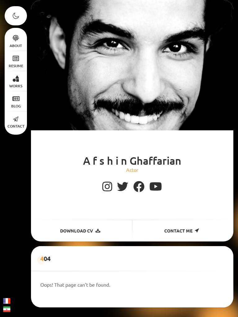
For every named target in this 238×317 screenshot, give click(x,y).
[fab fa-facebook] (138, 186)
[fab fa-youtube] (155, 186)
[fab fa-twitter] (122, 186)
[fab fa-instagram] (107, 186)
